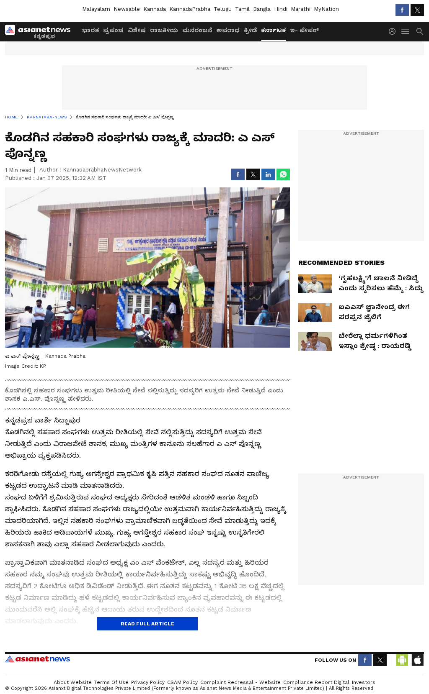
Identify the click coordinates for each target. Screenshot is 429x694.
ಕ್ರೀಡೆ (250, 30)
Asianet (37, 659)
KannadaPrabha (189, 9)
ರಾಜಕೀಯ (164, 30)
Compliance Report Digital (316, 682)
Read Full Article (147, 624)
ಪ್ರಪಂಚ (113, 30)
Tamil (242, 9)
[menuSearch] (419, 31)
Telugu (223, 9)
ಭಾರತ (90, 30)
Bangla (262, 9)
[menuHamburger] (405, 31)
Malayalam (96, 9)
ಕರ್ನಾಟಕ (273, 30)
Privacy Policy (148, 682)
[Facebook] (402, 10)
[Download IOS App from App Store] (417, 660)
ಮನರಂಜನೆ (197, 30)
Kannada (154, 9)
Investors (363, 682)
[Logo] (40, 31)
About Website (73, 682)
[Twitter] (417, 10)
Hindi (280, 9)
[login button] (394, 31)
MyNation (326, 9)
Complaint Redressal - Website (240, 682)
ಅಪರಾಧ (228, 30)
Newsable (127, 9)
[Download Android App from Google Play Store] (402, 660)
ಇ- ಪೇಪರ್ (304, 30)
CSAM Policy (182, 682)
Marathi (300, 9)
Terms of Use (111, 682)
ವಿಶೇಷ (137, 30)
